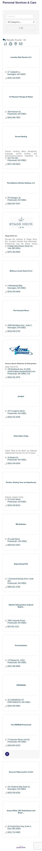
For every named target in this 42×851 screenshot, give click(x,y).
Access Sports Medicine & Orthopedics (20, 363)
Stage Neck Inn (11, 236)
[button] (4, 40)
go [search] (22, 28)
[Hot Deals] (7, 755)
